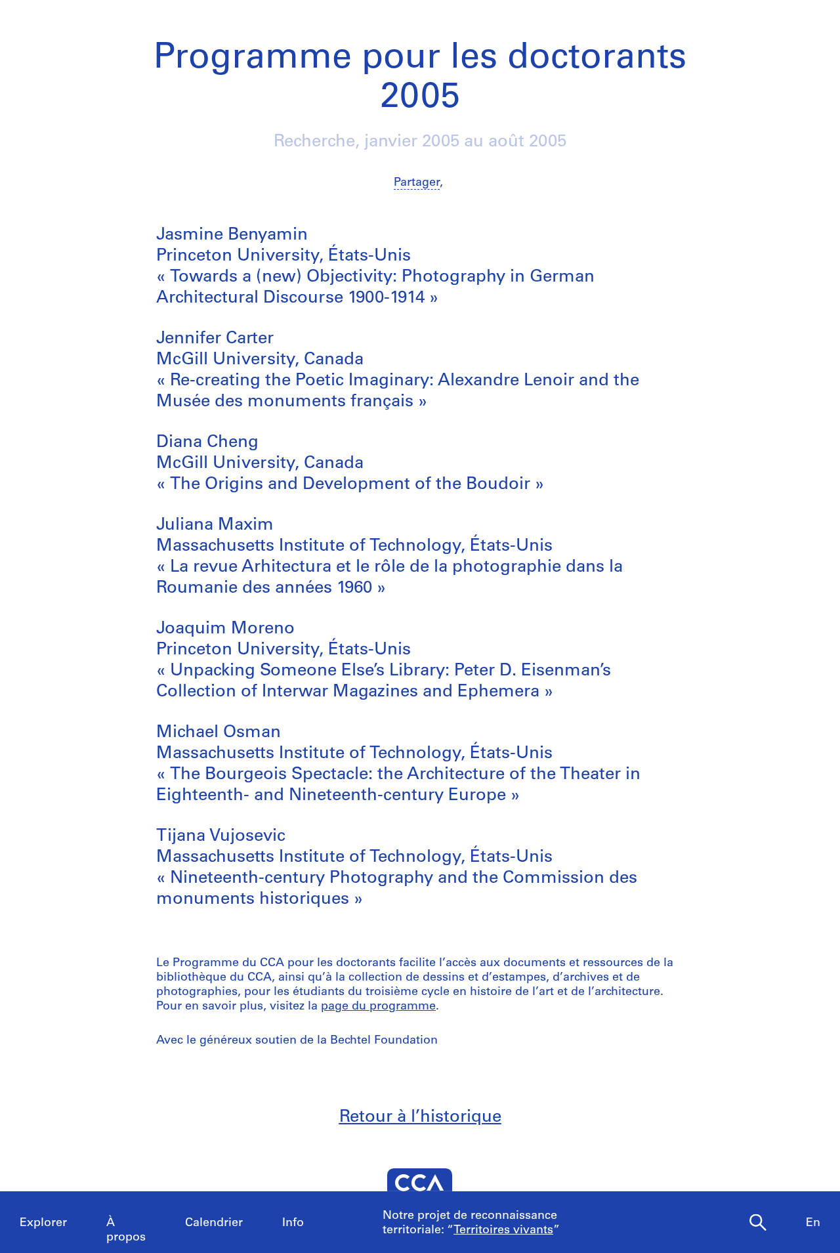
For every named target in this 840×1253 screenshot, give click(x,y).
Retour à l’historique (420, 1117)
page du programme (378, 1007)
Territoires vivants (503, 1231)
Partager (417, 183)
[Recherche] (757, 1223)
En (813, 1223)
